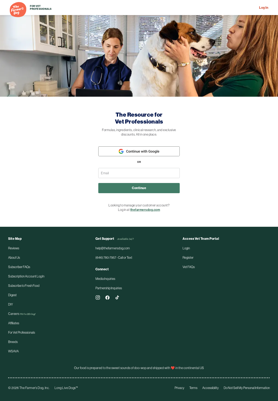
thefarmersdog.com (145, 210)
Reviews (13, 248)
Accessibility (210, 388)
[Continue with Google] (139, 151)
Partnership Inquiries (108, 288)
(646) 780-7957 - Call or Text (113, 257)
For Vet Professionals (38, 7)
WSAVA (13, 351)
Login (186, 248)
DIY (10, 304)
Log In (263, 8)
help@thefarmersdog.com (112, 248)
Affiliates (13, 323)
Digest (12, 295)
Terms (193, 388)
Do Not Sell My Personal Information (247, 388)
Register (188, 257)
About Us (14, 257)
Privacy (179, 388)
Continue (139, 188)
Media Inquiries (105, 278)
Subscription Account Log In (26, 276)
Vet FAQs (189, 267)
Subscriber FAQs (19, 267)
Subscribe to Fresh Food (23, 285)
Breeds (13, 342)
